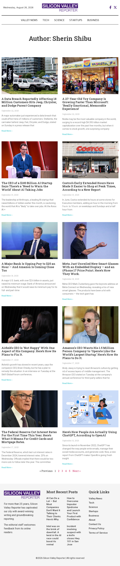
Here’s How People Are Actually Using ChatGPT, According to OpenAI (89, 433)
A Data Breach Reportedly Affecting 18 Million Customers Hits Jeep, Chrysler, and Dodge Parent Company (29, 102)
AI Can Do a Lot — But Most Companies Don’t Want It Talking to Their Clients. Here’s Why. (53, 509)
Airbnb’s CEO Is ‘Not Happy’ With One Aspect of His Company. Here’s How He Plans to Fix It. (29, 351)
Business (93, 20)
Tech (45, 20)
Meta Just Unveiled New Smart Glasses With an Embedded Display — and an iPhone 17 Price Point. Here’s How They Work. (90, 269)
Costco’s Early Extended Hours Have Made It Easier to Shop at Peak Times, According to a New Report (89, 186)
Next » (76, 470)
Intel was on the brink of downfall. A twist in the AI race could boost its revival (53, 535)
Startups (75, 20)
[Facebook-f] (110, 7)
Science (59, 20)
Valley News (29, 20)
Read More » (7, 131)
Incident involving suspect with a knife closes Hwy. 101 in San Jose (74, 535)
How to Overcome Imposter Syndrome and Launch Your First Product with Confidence (74, 509)
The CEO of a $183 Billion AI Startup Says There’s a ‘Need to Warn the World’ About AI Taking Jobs (27, 186)
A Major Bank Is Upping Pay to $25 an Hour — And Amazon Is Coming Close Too (28, 267)
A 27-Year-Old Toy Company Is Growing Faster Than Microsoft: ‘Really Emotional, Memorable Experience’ (85, 104)
